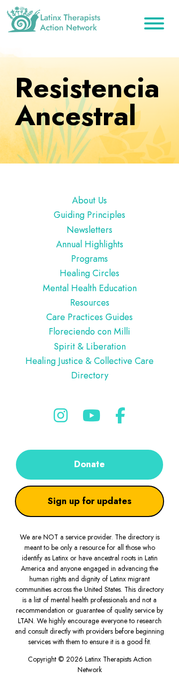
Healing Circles (89, 273)
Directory (89, 375)
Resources (89, 302)
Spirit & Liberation (90, 346)
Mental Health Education (90, 288)
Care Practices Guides (89, 317)
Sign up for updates (90, 501)
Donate (89, 464)
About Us (89, 200)
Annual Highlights (89, 244)
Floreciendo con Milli (89, 331)
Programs (89, 258)
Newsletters (89, 229)
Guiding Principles (89, 214)
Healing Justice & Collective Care (89, 360)
